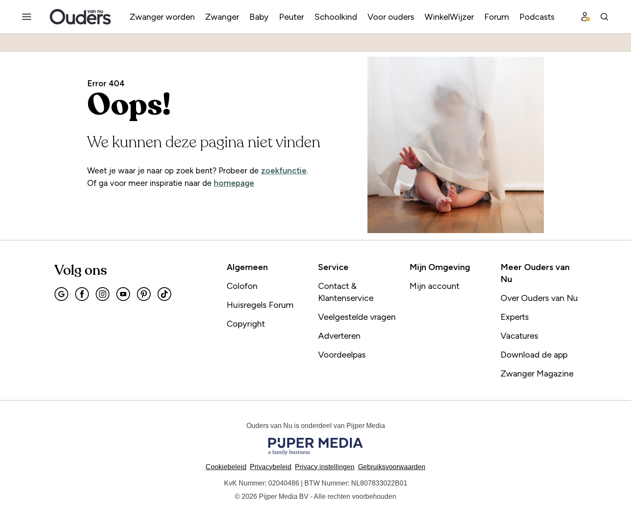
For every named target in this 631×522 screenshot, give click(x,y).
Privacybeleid (270, 466)
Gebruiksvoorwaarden (391, 466)
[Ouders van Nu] (80, 16)
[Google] (61, 294)
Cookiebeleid (226, 466)
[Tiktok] (164, 294)
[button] (325, 466)
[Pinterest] (144, 294)
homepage (234, 183)
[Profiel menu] (585, 17)
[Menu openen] (27, 17)
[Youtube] (123, 294)
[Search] (604, 17)
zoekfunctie (283, 171)
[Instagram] (102, 294)
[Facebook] (82, 294)
